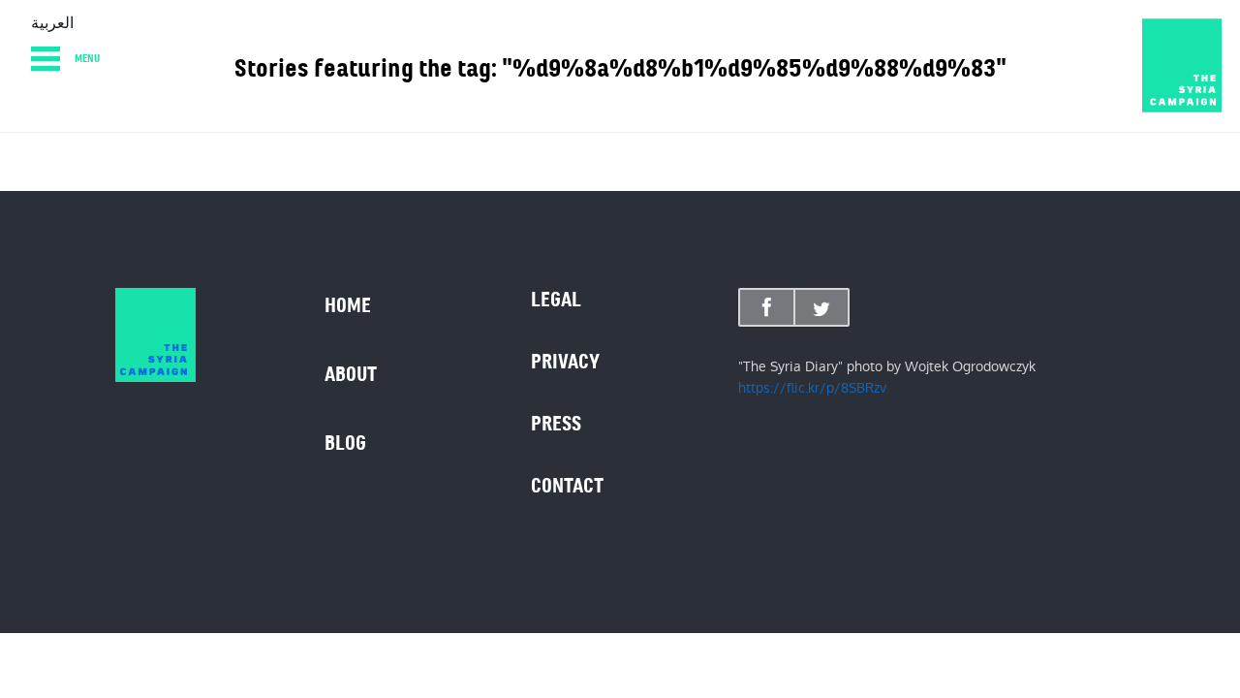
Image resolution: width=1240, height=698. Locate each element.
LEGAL (556, 299)
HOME (348, 305)
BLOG (345, 443)
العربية (52, 23)
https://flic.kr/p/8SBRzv (812, 387)
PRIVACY (565, 361)
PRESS (556, 423)
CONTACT (567, 485)
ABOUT (351, 374)
